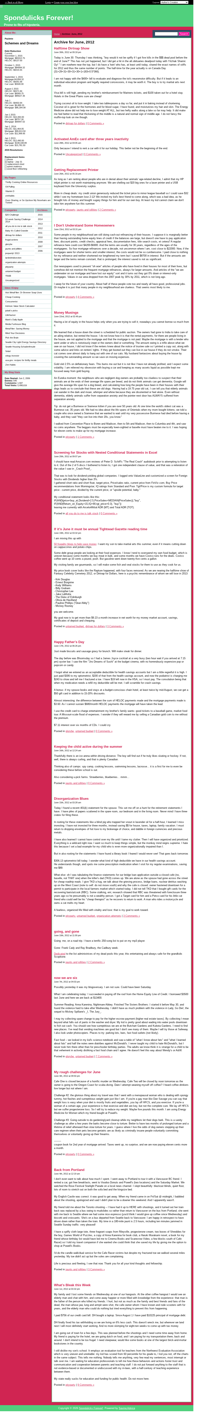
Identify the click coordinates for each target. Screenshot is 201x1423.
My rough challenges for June (77, 1072)
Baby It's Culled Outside (16, 230)
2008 (40, 242)
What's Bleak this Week (72, 1285)
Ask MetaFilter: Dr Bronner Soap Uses (23, 292)
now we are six (65, 978)
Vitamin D (9, 191)
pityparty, (71, 209)
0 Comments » (95, 123)
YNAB (8, 276)
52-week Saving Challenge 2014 (18, 220)
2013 (40, 224)
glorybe (8, 244)
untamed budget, (75, 626)
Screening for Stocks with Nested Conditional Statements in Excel (105, 452)
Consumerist (11, 301)
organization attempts (15, 262)
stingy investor (12, 356)
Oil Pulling (10, 187)
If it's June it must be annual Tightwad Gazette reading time (100, 529)
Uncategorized (12, 280)
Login (48, 2)
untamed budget (13, 271)
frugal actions (11, 240)
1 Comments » (86, 436)
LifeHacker (10, 315)
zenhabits (10, 196)
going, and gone (66, 931)
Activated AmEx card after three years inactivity (91, 139)
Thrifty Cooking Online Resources (21, 182)
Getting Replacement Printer (76, 170)
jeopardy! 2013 (12, 253)
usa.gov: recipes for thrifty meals (21, 360)
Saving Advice (127, 1408)
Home (57, 34)
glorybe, (70, 731)
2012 (40, 228)
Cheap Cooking (12, 297)
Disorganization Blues (71, 799)
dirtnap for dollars (13, 235)
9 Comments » (86, 1384)
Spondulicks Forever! (91, 1408)
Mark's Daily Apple (14, 319)
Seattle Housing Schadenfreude (20, 346)
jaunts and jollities (13, 249)
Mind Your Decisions (15, 333)
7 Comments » (104, 1056)
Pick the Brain (11, 337)
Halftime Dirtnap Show (71, 48)
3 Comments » (115, 626)
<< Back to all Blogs (14, 2)
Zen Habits (10, 365)
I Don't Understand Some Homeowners (84, 225)
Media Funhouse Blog (15, 324)
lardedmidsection (13, 258)
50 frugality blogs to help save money (75, 544)
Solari (8, 351)
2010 (40, 237)
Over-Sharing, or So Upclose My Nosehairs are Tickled (28, 201)
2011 (40, 233)
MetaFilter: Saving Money (17, 328)
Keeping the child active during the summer (88, 747)
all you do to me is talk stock (18, 226)
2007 (40, 246)
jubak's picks (11, 310)
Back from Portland (69, 1170)
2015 (40, 215)
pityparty (9, 267)
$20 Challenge (12, 215)
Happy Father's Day (69, 642)
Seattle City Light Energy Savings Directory (25, 342)
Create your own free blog (66, 2)
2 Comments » (107, 209)
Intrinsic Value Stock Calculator (20, 306)
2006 (40, 251)
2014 (40, 219)
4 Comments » (86, 296)
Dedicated (59, 953)
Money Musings (66, 312)
